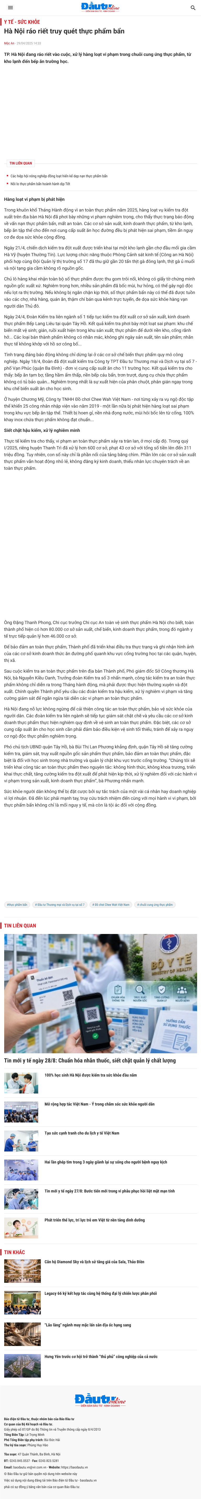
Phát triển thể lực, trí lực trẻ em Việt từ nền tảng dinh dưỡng (95, 1220)
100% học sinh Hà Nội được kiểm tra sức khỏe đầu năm (91, 1075)
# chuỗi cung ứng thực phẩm (155, 905)
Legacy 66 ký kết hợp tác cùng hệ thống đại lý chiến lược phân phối (101, 1293)
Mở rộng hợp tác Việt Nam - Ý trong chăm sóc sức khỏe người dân (100, 1104)
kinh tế (151, 254)
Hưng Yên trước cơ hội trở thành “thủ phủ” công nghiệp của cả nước (101, 1356)
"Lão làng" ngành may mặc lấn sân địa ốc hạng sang (88, 1324)
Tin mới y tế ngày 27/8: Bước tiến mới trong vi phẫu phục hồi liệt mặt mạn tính (110, 1191)
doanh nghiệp (182, 791)
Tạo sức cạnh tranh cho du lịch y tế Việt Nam (82, 1133)
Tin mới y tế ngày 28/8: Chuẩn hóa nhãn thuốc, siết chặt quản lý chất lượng (90, 1060)
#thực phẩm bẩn (17, 905)
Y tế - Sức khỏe (22, 22)
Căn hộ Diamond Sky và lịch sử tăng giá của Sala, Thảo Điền (94, 1261)
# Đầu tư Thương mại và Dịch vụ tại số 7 (60, 905)
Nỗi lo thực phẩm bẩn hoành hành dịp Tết (40, 184)
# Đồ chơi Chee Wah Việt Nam (111, 905)
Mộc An (9, 43)
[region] (100, 112)
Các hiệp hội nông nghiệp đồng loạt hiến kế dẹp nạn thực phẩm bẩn (59, 176)
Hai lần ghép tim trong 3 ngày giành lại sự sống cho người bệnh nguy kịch (106, 1162)
